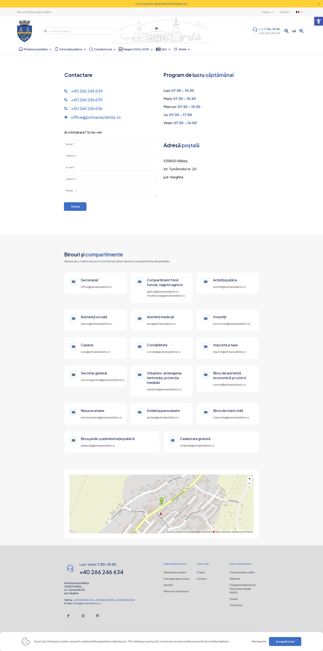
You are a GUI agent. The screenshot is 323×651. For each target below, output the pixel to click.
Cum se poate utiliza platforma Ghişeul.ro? (161, 3)
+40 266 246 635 (104, 599)
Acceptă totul (285, 641)
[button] (318, 21)
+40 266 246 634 (83, 599)
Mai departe (259, 641)
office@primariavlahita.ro (87, 603)
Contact (202, 578)
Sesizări (168, 584)
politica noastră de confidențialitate (207, 641)
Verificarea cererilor (175, 572)
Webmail (235, 578)
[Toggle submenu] (299, 12)
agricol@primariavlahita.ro (163, 291)
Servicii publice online (242, 572)
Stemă (234, 598)
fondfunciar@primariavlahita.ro (166, 295)
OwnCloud (236, 605)
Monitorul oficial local (176, 591)
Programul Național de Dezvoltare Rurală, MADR (243, 588)
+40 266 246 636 (125, 599)
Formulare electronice (176, 578)
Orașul (200, 572)
